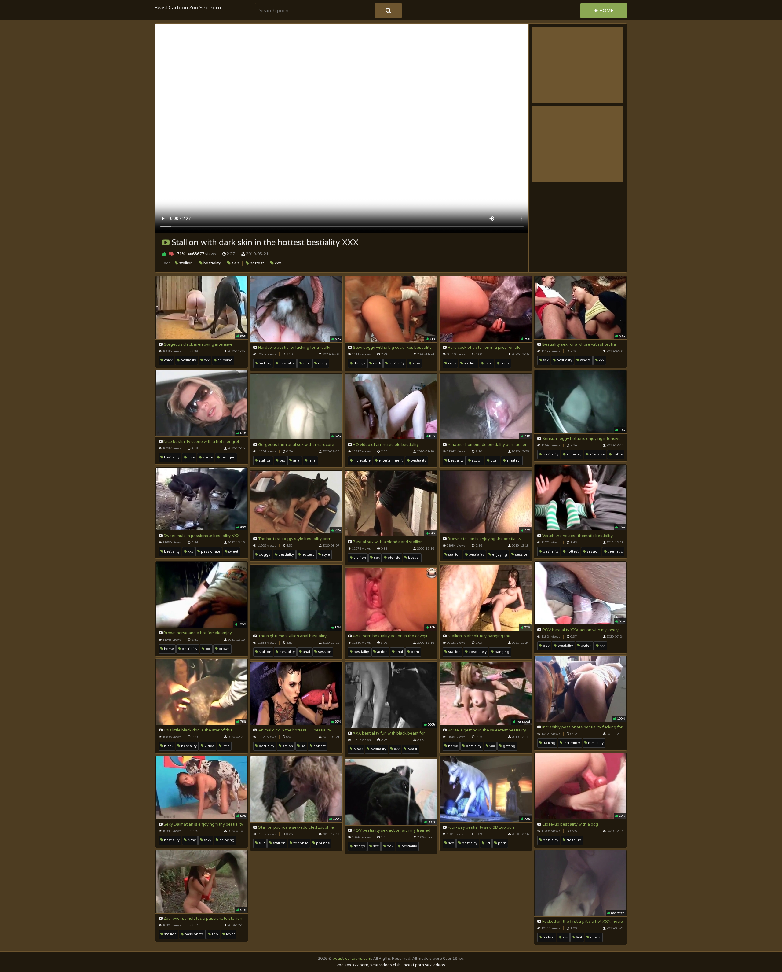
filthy (191, 840)
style (325, 555)
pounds (322, 843)
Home (605, 10)
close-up (573, 840)
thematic (615, 552)
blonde (393, 558)
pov (546, 646)
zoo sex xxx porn (352, 965)
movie (595, 937)
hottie (617, 454)
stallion (185, 263)
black (168, 746)
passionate (210, 552)
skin (235, 263)
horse (168, 649)
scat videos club (385, 965)
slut (261, 843)
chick (168, 360)
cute (306, 363)
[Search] (388, 10)
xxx (277, 263)
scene (207, 457)
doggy (359, 363)
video (209, 746)
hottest (256, 263)
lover (230, 934)
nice (191, 457)
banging (501, 652)
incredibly (571, 743)
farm (311, 460)
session (593, 552)
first (578, 937)
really (322, 363)
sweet (232, 552)
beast (412, 749)
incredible (362, 460)
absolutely (477, 652)
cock (376, 363)
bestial (413, 558)
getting (508, 746)
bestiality (212, 263)
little (225, 746)
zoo (214, 934)
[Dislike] (171, 254)
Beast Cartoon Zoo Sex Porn (187, 8)
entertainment (390, 460)
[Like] (164, 254)
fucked (548, 937)
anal (296, 460)
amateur (513, 460)
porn (494, 460)
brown (224, 649)
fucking (264, 363)
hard (488, 363)
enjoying (224, 360)
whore (585, 360)
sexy (415, 363)
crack (504, 363)
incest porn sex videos (424, 965)
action (476, 460)
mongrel (227, 457)
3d (302, 746)
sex (545, 360)
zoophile (300, 843)
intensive (596, 454)
